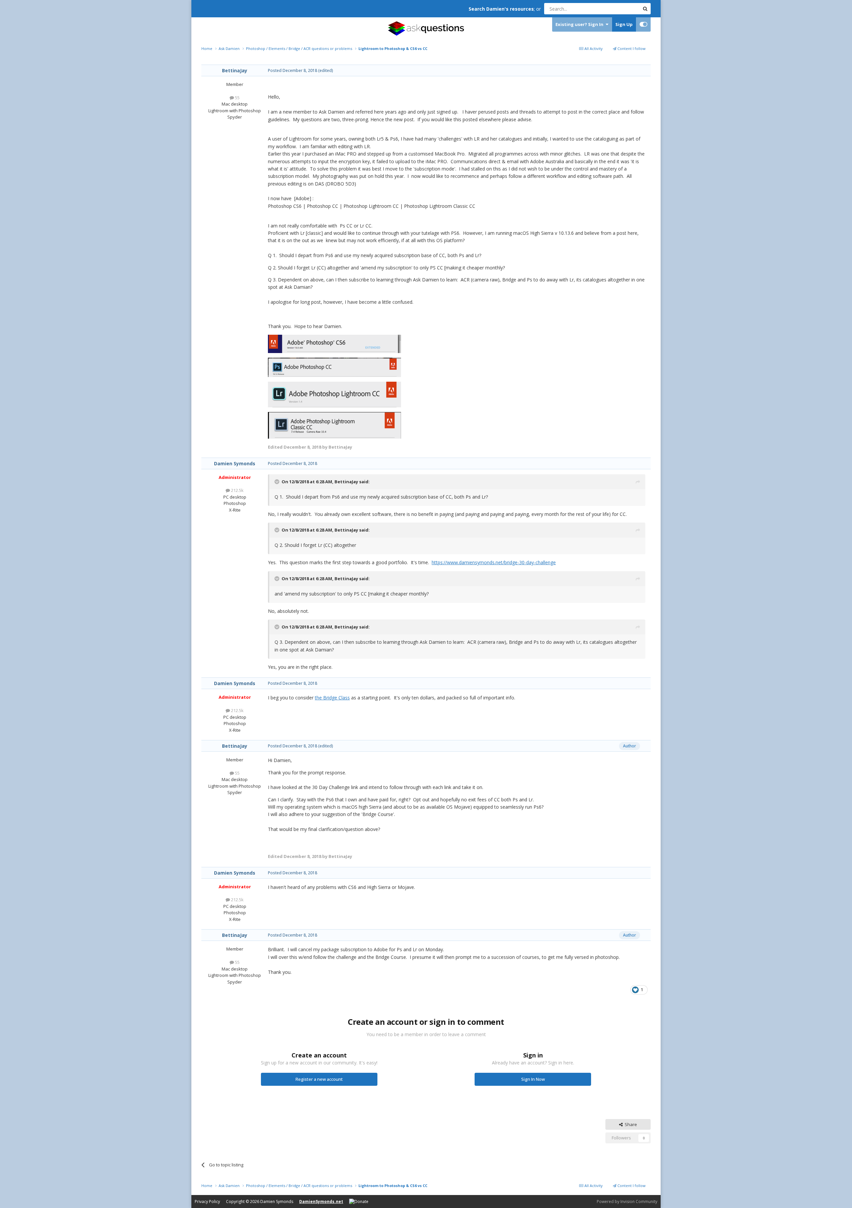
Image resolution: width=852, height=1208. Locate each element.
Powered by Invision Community (627, 1201)
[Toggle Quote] (278, 481)
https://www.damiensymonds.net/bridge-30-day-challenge (494, 562)
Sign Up (624, 24)
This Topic (620, 8)
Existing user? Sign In (580, 24)
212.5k (237, 490)
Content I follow (631, 48)
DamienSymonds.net (321, 1201)
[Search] (645, 8)
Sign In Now (533, 1079)
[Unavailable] (334, 343)
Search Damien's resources (501, 9)
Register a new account (319, 1079)
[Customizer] (643, 24)
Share (630, 1124)
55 (237, 98)
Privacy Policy (207, 1201)
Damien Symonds (234, 463)
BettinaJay (234, 70)
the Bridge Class (332, 697)
